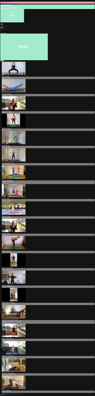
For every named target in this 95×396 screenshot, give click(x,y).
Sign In (10, 8)
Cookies (7, 393)
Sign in (17, 393)
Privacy (5, 393)
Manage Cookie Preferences (12, 393)
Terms (3, 393)
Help (1, 393)
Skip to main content (3, 0)
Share (4, 27)
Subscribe (1, 27)
